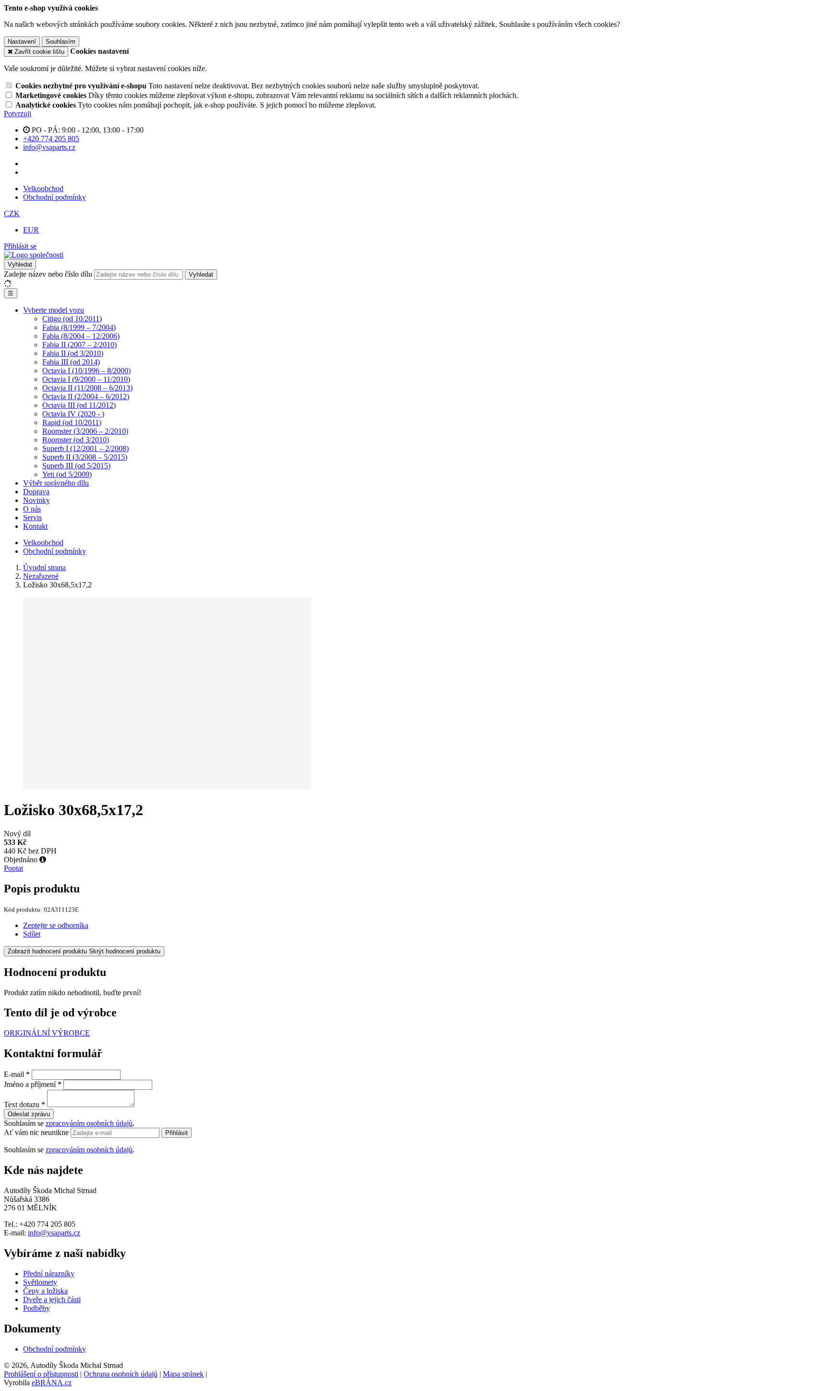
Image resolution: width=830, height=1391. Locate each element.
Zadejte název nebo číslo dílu (48, 274)
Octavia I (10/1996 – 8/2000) (86, 370)
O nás (32, 509)
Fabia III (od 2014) (71, 362)
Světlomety (40, 1282)
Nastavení (22, 41)
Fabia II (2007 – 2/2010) (79, 345)
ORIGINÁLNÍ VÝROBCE (47, 1033)
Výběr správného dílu (56, 483)
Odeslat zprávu (29, 1114)
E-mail (14, 1074)
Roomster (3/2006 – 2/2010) (85, 431)
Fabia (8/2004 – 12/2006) (81, 336)
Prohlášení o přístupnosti (41, 1374)
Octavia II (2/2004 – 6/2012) (85, 396)
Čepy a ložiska (45, 1291)
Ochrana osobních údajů (121, 1374)
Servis (32, 517)
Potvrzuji (17, 114)
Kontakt (35, 526)
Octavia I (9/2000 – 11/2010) (86, 379)
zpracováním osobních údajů (89, 1123)
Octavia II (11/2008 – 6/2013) (87, 388)
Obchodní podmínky (54, 197)
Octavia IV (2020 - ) (73, 414)
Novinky (36, 500)
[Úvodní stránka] (33, 255)
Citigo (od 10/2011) (72, 319)
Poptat (13, 868)
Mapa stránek (183, 1374)
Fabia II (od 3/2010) (72, 353)
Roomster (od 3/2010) (75, 440)
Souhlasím (60, 41)
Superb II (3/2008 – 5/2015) (84, 457)
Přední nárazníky (48, 1273)
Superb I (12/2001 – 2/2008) (85, 448)
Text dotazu (21, 1104)
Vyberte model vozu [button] (53, 310)
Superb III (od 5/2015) (76, 466)
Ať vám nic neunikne (37, 1132)
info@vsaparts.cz (54, 1233)
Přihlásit (176, 1132)
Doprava (36, 492)
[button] (12, 213)
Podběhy (36, 1308)
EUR (31, 230)
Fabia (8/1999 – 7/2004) (79, 327)
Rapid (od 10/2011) (71, 422)
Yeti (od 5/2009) (67, 474)
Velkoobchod (43, 188)
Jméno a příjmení (30, 1084)
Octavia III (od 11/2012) (79, 405)
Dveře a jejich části (52, 1299)
